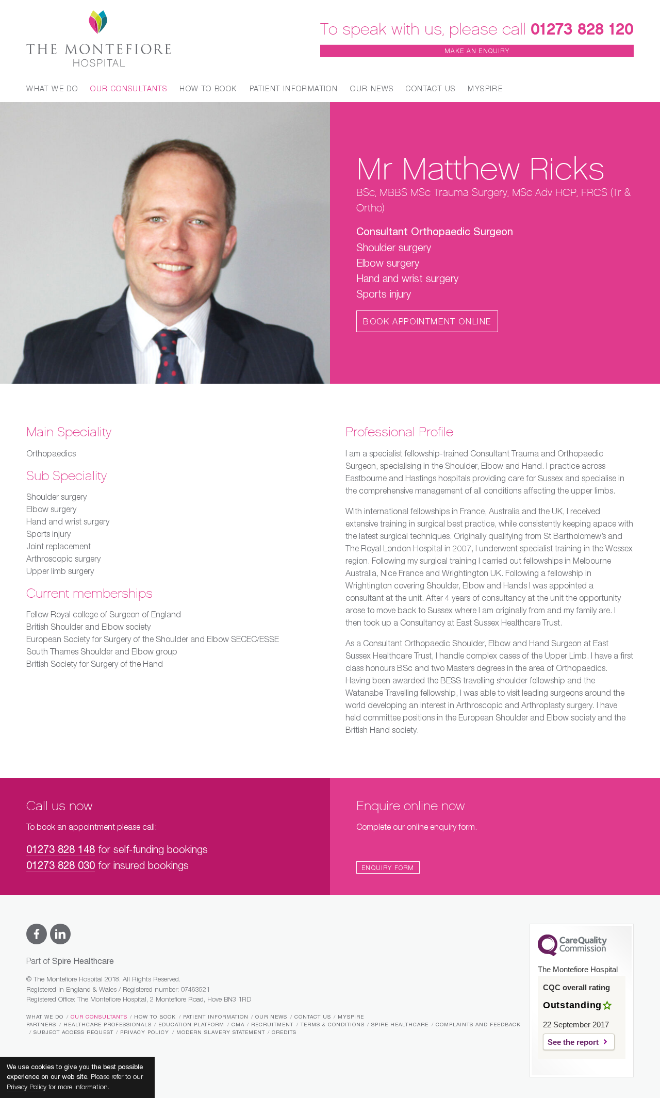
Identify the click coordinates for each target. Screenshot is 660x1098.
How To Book (155, 1017)
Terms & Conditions (333, 1024)
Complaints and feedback (478, 1024)
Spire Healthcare (399, 1024)
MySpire (485, 89)
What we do (44, 1017)
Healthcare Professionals (107, 1024)
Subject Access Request (73, 1032)
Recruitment (272, 1024)
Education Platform (191, 1024)
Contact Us (430, 89)
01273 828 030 (60, 866)
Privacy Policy (144, 1032)
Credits (284, 1032)
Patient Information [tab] (294, 89)
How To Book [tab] (208, 89)
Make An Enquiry (476, 51)
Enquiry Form (387, 868)
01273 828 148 (60, 850)
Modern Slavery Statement (220, 1032)
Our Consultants (99, 1017)
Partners (41, 1024)
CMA (238, 1024)
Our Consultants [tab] (128, 89)
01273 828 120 (582, 29)
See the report (573, 1042)
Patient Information (216, 1017)
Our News (371, 89)
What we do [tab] (52, 89)
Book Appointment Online (427, 322)
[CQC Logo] (572, 953)
